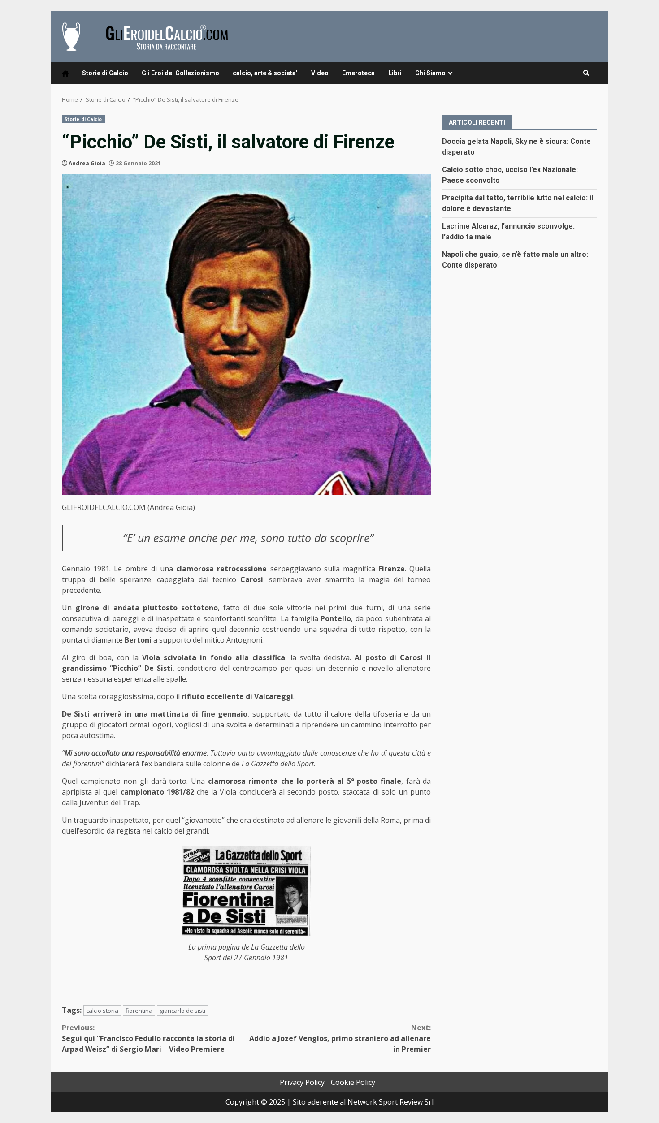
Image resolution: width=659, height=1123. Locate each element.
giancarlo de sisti (182, 1010)
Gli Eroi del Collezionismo (180, 73)
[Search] (586, 73)
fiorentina (139, 1010)
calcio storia (102, 1010)
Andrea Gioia (87, 163)
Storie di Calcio (105, 73)
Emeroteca (358, 73)
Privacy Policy (302, 1082)
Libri (395, 73)
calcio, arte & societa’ (265, 73)
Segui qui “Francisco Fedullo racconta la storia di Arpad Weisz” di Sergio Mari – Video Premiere (148, 1038)
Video (320, 73)
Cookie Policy (353, 1082)
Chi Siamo (430, 73)
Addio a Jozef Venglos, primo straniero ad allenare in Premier (340, 1038)
